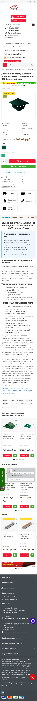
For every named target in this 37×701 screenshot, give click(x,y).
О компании (8, 43)
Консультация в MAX (13, 54)
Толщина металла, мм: (9, 152)
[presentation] (2, 438)
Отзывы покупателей (11, 50)
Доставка (28, 43)
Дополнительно (8, 588)
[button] (13, 85)
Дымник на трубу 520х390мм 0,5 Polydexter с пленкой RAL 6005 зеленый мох (18, 225)
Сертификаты (19, 43)
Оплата (15, 47)
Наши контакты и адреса (12, 61)
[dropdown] (2, 2)
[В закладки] (16, 420)
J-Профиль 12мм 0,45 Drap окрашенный (26, 536)
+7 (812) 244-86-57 (12, 28)
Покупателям (7, 583)
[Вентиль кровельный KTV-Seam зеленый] (10, 425)
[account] (34, 2)
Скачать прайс (19, 17)
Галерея (23, 50)
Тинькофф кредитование (15, 57)
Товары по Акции (18, 20)
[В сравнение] (16, 424)
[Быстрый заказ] (15, 455)
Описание (5, 217)
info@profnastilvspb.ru (13, 33)
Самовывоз (8, 47)
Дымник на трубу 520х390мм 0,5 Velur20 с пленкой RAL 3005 (9, 486)
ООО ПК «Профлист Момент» (28, 129)
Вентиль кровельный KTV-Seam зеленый (9, 436)
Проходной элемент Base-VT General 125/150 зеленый (27, 436)
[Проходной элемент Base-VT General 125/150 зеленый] (27, 425)
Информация (7, 577)
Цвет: (3, 143)
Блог (21, 47)
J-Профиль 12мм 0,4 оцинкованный (10, 535)
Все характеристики (8, 186)
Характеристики (19, 217)
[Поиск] (32, 64)
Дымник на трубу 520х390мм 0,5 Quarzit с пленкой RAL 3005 (26, 486)
